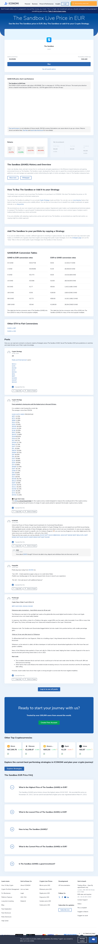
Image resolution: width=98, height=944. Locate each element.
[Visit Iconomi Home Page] (11, 3)
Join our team (24, 889)
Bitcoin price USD (45, 885)
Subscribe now (65, 910)
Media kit (23, 901)
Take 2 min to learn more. (57, 11)
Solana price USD (45, 905)
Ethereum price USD (46, 889)
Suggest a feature (83, 912)
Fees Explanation (6, 909)
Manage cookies (82, 940)
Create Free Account (49, 722)
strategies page (76, 238)
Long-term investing (7, 901)
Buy (49, 64)
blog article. (20, 204)
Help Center (5, 921)
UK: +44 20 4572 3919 (84, 897)
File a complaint (82, 908)
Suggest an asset (83, 915)
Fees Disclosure (6, 913)
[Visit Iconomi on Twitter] (59, 897)
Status (79, 904)
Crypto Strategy (44, 200)
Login (65, 4)
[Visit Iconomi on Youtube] (65, 897)
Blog (2, 905)
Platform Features (6, 897)
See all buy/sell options (49, 69)
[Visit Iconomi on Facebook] (62, 897)
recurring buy (77, 200)
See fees (25, 130)
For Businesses (6, 893)
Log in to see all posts (49, 689)
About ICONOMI (25, 885)
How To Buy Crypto (7, 885)
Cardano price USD (45, 901)
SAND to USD (11, 331)
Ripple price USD (45, 893)
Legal (22, 893)
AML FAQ (23, 897)
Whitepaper (25, 178)
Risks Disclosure (6, 917)
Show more (12, 178)
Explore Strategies (14, 768)
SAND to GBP (11, 328)
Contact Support (83, 900)
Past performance (14, 128)
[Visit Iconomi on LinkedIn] (68, 897)
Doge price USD (44, 897)
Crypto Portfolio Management (10, 889)
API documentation (64, 885)
